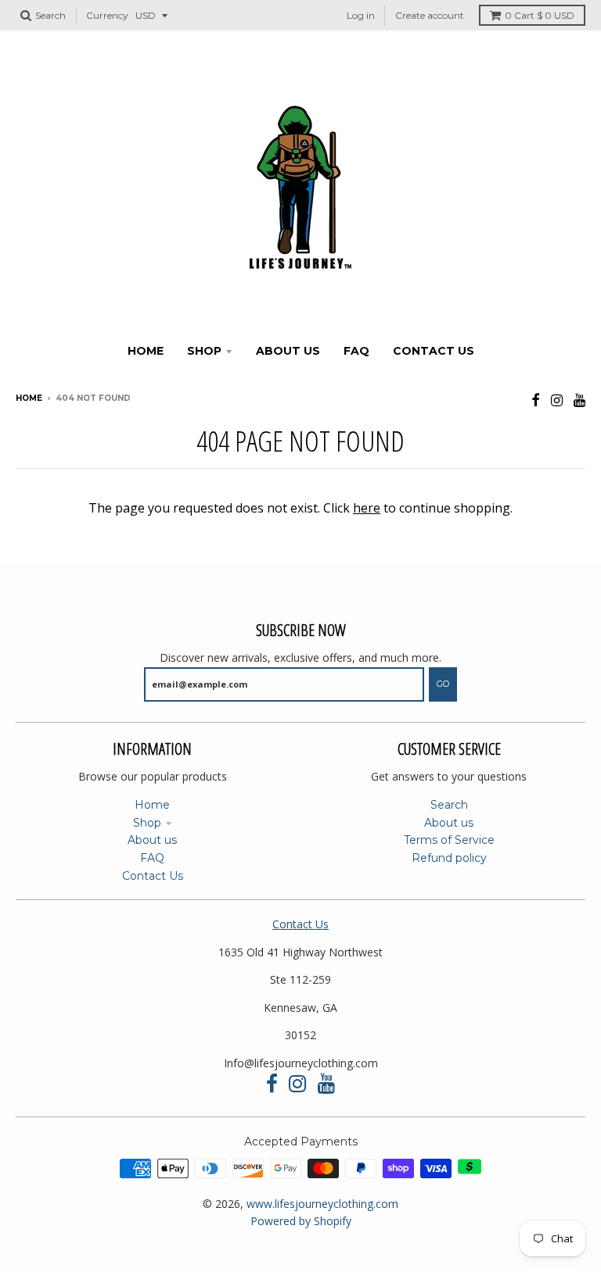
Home (29, 398)
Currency (107, 15)
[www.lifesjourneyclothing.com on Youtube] (579, 399)
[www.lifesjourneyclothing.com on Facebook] (535, 399)
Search (449, 805)
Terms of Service (449, 840)
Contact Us (152, 876)
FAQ (152, 858)
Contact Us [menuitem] (433, 351)
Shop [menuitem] (204, 351)
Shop (147, 823)
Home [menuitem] (146, 351)
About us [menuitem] (288, 351)
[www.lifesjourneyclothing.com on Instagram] (557, 399)
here (366, 507)
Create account (429, 15)
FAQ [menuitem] (356, 351)
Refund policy (449, 858)
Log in (361, 15)
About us (152, 840)
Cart (539, 15)
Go (443, 683)
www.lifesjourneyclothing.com (322, 1203)
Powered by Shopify (300, 1220)
